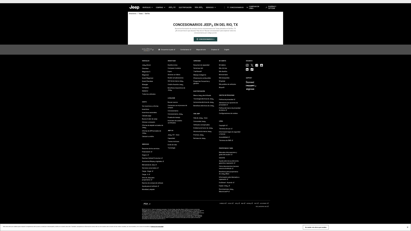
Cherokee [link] (145, 68)
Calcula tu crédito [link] (148, 136)
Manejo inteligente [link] (199, 75)
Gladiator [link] (145, 91)
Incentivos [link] (145, 109)
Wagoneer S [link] (146, 72)
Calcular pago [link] (146, 116)
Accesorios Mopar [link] (152, 161)
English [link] (226, 49)
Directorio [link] (132, 13)
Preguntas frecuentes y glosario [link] (201, 82)
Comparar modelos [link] (174, 68)
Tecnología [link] (171, 148)
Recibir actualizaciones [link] (175, 78)
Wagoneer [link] (145, 75)
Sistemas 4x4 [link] (198, 68)
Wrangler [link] (145, 84)
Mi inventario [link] (223, 75)
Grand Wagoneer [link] (147, 78)
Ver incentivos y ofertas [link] (150, 106)
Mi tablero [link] (222, 65)
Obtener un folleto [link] (174, 75)
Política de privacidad (156, 226)
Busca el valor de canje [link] (149, 119)
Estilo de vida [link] (172, 145)
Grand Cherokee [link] (147, 81)
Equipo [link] (223, 186)
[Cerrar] (407, 227)
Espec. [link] (170, 71)
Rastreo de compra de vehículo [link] (152, 183)
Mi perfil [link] (221, 87)
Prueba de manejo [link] (174, 117)
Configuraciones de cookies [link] (228, 113)
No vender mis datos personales (316, 227)
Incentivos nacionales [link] (149, 112)
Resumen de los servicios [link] (150, 148)
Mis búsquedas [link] (224, 78)
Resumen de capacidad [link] (201, 65)
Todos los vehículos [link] (149, 94)
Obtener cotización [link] (148, 122)
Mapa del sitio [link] (201, 49)
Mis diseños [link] (223, 71)
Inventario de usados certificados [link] (175, 122)
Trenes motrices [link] (173, 141)
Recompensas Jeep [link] (226, 190)
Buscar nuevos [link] (173, 102)
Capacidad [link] (171, 138)
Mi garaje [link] (222, 81)
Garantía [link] (222, 158)
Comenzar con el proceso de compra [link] (177, 106)
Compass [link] (145, 88)
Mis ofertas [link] (223, 68)
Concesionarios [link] (173, 111)
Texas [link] (140, 13)
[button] (147, 7)
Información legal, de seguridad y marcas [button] (229, 133)
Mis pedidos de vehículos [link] (227, 84)
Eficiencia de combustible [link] (202, 78)
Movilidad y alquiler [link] (148, 189)
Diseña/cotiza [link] (172, 65)
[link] (134, 7)
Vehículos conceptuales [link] (201, 125)
